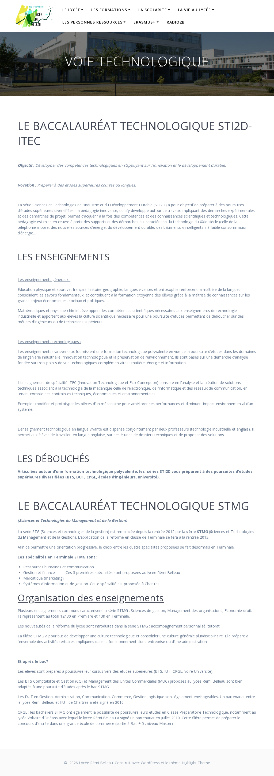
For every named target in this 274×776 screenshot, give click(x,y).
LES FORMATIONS (109, 9)
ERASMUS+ (144, 22)
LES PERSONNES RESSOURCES (92, 22)
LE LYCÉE (71, 9)
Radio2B (176, 22)
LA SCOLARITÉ (152, 9)
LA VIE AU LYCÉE (194, 9)
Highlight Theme (196, 762)
